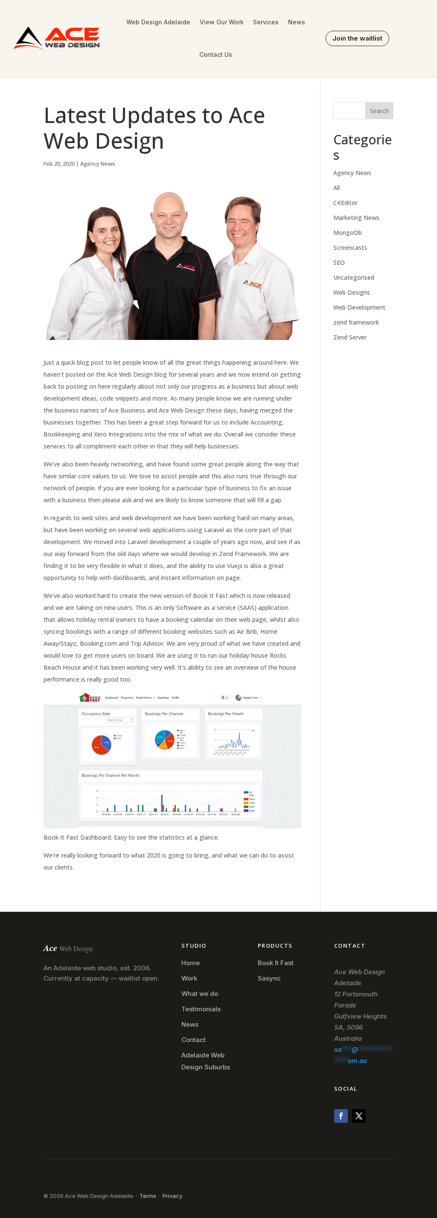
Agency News (97, 163)
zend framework (356, 322)
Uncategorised (353, 277)
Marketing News (356, 218)
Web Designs (351, 292)
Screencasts (350, 247)
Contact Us (215, 54)
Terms (148, 1195)
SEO (339, 262)
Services (266, 22)
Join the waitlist (357, 38)
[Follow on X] (359, 1116)
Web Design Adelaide (158, 22)
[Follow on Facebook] (341, 1116)
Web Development (359, 307)
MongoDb (347, 232)
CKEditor (345, 203)
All (336, 188)
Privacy (172, 1195)
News (296, 22)
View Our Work (222, 22)
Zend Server (350, 337)
